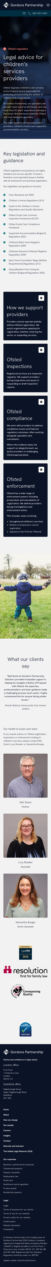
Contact (7, 1141)
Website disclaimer (11, 1225)
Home (6, 1109)
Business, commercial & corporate (18, 1164)
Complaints (8, 1229)
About (6, 1114)
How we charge (10, 1120)
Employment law (10, 1176)
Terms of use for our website (16, 1213)
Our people (8, 1125)
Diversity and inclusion (13, 1146)
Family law (8, 1180)
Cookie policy (9, 1221)
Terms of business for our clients (18, 1209)
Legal (5, 1205)
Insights (6, 1135)
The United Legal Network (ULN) (17, 1151)
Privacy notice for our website (16, 1217)
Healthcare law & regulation (15, 1184)
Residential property (12, 1192)
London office (11, 1065)
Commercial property (12, 1168)
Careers (7, 1130)
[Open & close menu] (48, 5)
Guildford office (12, 1084)
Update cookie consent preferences (19, 1260)
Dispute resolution (11, 1172)
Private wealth (9, 1188)
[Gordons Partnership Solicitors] (23, 5)
